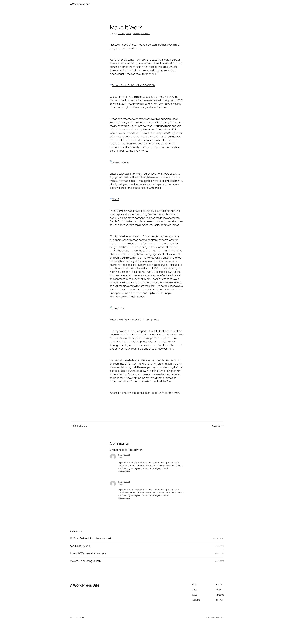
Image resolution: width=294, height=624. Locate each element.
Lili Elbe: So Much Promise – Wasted (90, 538)
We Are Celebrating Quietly (85, 561)
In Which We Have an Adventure (88, 553)
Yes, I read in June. (80, 546)
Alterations (136, 34)
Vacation (216, 425)
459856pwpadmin (124, 34)
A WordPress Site (80, 4)
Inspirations (145, 34)
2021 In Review (80, 425)
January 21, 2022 (124, 455)
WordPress (220, 617)
